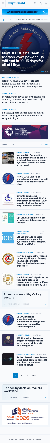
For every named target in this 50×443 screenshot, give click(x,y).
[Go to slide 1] (42, 71)
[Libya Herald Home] (16, 3)
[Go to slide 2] (45, 71)
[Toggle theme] (46, 3)
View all (44, 144)
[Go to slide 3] (47, 71)
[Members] (35, 3)
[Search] (40, 3)
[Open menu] (2, 3)
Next (34, 375)
